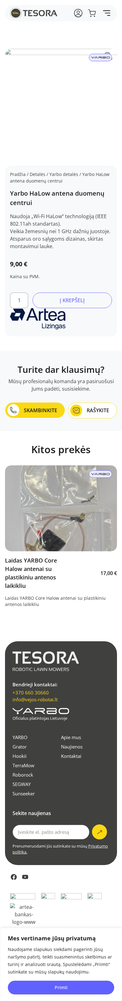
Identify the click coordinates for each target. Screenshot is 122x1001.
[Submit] (99, 831)
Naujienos (72, 746)
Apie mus (71, 737)
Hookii (20, 756)
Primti (61, 987)
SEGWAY (22, 784)
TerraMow (23, 765)
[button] (106, 13)
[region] (61, 964)
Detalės (37, 174)
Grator (20, 746)
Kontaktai (71, 756)
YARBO (20, 737)
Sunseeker (24, 793)
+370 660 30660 (31, 692)
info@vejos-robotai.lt (35, 699)
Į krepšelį (72, 300)
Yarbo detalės (63, 174)
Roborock (23, 775)
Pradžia (18, 174)
